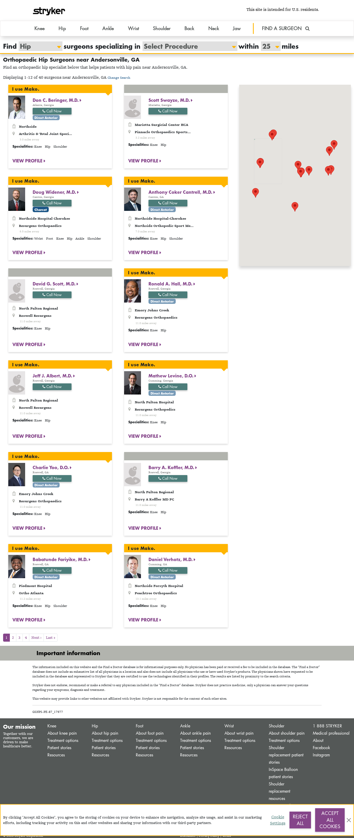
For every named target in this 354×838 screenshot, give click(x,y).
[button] (295, 207)
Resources (56, 755)
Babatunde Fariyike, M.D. (61, 559)
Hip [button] (62, 28)
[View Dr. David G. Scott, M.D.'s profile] (16, 290)
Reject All (300, 819)
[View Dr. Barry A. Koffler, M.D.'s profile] (132, 474)
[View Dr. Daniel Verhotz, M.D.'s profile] (132, 566)
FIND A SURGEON (282, 28)
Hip (95, 726)
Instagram (321, 755)
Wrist (229, 726)
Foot (139, 726)
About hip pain (105, 733)
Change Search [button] (119, 78)
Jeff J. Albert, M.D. (53, 375)
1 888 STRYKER (327, 726)
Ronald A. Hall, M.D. (171, 284)
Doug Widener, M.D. (55, 192)
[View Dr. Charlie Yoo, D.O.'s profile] (16, 474)
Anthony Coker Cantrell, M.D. (181, 192)
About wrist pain (238, 733)
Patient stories (59, 747)
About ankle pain (195, 733)
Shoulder (276, 726)
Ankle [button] (108, 28)
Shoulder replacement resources (279, 791)
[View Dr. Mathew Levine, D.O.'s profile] (132, 382)
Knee (51, 726)
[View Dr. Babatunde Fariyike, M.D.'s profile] (16, 566)
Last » (50, 637)
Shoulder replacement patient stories (286, 755)
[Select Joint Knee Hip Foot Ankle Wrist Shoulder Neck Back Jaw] (38, 46)
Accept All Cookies (330, 819)
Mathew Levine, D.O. (171, 375)
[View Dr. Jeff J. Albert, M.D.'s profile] (16, 382)
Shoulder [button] (162, 28)
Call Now (53, 111)
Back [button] (189, 28)
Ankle (185, 726)
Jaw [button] (237, 28)
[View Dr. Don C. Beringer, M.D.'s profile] (16, 106)
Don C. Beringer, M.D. (56, 100)
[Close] (349, 820)
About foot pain (150, 733)
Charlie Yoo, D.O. (51, 467)
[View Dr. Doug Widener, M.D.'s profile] (16, 198)
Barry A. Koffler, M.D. (171, 467)
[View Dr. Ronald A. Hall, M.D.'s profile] (132, 290)
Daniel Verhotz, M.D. (171, 559)
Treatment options (62, 740)
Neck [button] (213, 28)
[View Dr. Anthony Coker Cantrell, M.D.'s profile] (132, 198)
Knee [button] (39, 28)
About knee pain (62, 733)
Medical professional (331, 733)
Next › (36, 637)
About (318, 740)
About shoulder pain (287, 733)
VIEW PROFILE (28, 160)
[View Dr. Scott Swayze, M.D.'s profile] (132, 106)
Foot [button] (84, 28)
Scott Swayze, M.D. (169, 100)
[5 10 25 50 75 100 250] (268, 46)
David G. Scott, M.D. (55, 284)
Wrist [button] (133, 28)
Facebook (321, 747)
